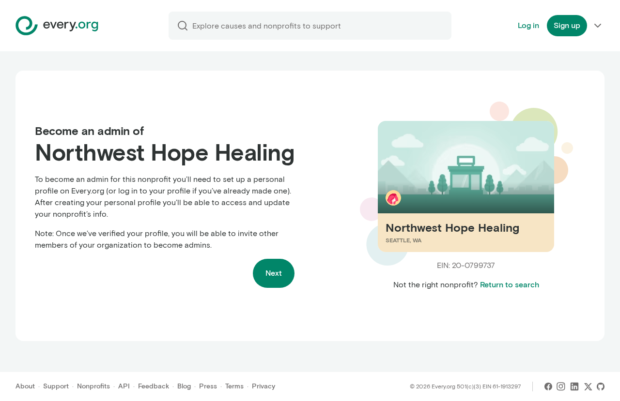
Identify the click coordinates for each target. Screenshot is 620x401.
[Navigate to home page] (57, 25)
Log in (528, 25)
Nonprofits (93, 386)
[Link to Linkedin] (574, 386)
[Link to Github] (600, 386)
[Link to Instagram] (561, 386)
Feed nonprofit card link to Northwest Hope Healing (455, 186)
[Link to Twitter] (588, 386)
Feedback (153, 386)
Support (56, 386)
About (25, 386)
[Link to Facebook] (548, 386)
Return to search (509, 284)
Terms (234, 386)
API (124, 386)
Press (208, 386)
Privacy (263, 386)
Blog (184, 386)
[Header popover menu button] (597, 25)
